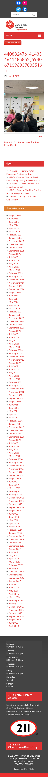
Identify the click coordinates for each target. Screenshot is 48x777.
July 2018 (13, 514)
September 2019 (16, 475)
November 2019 (16, 469)
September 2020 (16, 437)
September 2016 (16, 578)
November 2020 (16, 430)
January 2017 (15, 568)
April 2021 (14, 414)
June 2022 (14, 369)
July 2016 (13, 584)
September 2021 (16, 398)
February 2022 (16, 382)
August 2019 (15, 479)
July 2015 (13, 623)
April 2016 (14, 594)
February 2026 (16, 235)
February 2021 (16, 421)
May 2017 (13, 555)
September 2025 (16, 251)
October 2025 (15, 248)
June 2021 (14, 408)
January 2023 (15, 353)
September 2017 (16, 546)
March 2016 (14, 597)
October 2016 (15, 575)
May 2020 (13, 450)
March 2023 (14, 347)
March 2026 (14, 232)
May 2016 (13, 591)
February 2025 (16, 273)
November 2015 (16, 610)
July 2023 (13, 334)
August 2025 (15, 254)
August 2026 (15, 215)
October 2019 (15, 472)
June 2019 (14, 485)
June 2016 (14, 588)
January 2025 (15, 276)
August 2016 (15, 581)
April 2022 (14, 376)
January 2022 (15, 385)
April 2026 (14, 228)
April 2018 (14, 523)
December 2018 (16, 498)
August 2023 (15, 331)
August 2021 (15, 402)
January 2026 (15, 238)
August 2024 (15, 292)
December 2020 (16, 427)
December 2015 (16, 607)
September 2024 (16, 289)
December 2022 (16, 357)
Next (41, 136)
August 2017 (15, 549)
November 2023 (16, 321)
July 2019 (13, 482)
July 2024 (13, 296)
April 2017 (14, 559)
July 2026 (13, 219)
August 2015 (15, 620)
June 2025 (14, 260)
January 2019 (15, 495)
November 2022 (16, 360)
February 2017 (16, 565)
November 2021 (16, 392)
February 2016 (16, 600)
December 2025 (16, 241)
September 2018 (16, 507)
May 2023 (13, 341)
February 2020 (16, 459)
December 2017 (16, 536)
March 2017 (14, 562)
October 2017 (15, 543)
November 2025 (16, 244)
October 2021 (15, 395)
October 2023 (15, 325)
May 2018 (13, 520)
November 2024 (16, 283)
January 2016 (15, 604)
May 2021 (13, 411)
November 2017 (16, 539)
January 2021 (15, 424)
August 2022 (15, 363)
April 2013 (14, 626)
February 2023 (16, 350)
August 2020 (15, 440)
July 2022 (13, 366)
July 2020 (13, 443)
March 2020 (14, 456)
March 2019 (14, 488)
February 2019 (16, 491)
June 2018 (14, 517)
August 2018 (15, 511)
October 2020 (15, 434)
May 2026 (13, 225)
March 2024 (14, 309)
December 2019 (16, 466)
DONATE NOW (12, 43)
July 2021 (13, 405)
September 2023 (16, 328)
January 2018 (15, 533)
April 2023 (14, 344)
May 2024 (13, 302)
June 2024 (14, 299)
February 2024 (16, 312)
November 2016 (16, 572)
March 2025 (14, 270)
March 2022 (14, 379)
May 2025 (13, 264)
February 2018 (16, 530)
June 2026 (14, 222)
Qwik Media (29, 769)
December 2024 (16, 280)
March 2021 (14, 418)
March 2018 (14, 527)
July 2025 (13, 257)
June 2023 (14, 337)
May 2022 (13, 373)
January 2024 (15, 315)
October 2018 (15, 504)
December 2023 (16, 318)
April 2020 (14, 453)
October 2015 (15, 613)
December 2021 (16, 389)
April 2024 (14, 305)
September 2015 (16, 616)
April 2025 (14, 267)
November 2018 (16, 501)
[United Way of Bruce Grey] (19, 30)
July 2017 (13, 552)
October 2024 (15, 286)
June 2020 (14, 446)
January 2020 (15, 462)
